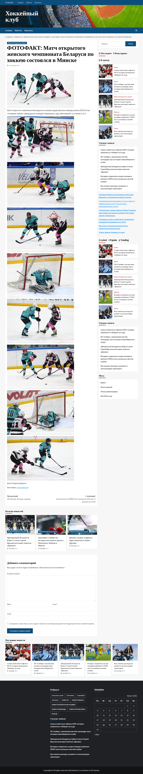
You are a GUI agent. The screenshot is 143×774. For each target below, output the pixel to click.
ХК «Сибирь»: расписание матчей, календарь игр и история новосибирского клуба (124, 87)
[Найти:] (113, 43)
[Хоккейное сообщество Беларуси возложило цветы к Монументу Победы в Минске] (51, 525)
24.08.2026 (11, 671)
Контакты (38, 2)
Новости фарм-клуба (77, 709)
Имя (9, 604)
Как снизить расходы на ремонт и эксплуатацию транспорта (123, 133)
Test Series (70, 695)
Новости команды (59, 709)
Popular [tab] (113, 240)
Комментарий (13, 574)
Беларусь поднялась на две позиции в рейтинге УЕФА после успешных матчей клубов (124, 118)
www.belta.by (23, 487)
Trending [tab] (124, 240)
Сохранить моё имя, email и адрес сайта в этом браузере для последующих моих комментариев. (51, 624)
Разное (116, 67)
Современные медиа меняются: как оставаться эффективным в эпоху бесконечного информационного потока (117, 203)
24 (98, 725)
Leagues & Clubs (57, 695)
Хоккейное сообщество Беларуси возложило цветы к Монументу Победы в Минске (51, 541)
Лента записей (106, 387)
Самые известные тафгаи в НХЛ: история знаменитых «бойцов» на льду (124, 72)
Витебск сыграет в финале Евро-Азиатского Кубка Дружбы (80, 540)
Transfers (81, 695)
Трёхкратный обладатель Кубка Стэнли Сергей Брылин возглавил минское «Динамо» (19, 541)
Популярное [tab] (120, 53)
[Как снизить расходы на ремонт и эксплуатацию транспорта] (106, 132)
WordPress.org (106, 396)
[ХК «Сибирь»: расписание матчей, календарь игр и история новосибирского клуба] (106, 86)
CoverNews (83, 770)
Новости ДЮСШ (78, 700)
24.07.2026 (11, 548)
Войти (103, 383)
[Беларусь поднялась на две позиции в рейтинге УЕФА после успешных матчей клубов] (106, 117)
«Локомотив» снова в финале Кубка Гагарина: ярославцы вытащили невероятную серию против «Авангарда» (117, 213)
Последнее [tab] (106, 53)
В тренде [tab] (104, 60)
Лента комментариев (109, 392)
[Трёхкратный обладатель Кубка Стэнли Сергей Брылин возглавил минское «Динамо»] (20, 525)
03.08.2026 (38, 673)
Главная (20, 2)
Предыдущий (18, 497)
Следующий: (76, 499)
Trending (55, 700)
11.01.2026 (73, 546)
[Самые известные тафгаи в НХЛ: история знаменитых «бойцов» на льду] (106, 71)
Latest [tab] (103, 240)
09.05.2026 (42, 548)
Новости (29, 2)
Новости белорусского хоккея (17, 43)
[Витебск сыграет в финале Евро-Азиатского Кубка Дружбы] (82, 525)
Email (55, 604)
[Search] (136, 30)
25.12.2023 (12, 65)
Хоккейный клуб (21, 16)
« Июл (96, 734)
